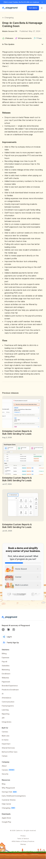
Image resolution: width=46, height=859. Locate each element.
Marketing (6, 670)
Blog (3, 784)
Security (5, 774)
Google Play (6, 822)
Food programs (8, 706)
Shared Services (8, 748)
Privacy (23, 836)
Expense (5, 657)
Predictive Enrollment (10, 690)
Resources (6, 780)
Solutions (5, 650)
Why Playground (8, 788)
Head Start (6, 744)
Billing (4, 653)
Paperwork (6, 682)
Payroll (4, 662)
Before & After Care (9, 752)
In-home (5, 740)
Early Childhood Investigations (14, 796)
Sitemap (23, 844)
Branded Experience (10, 686)
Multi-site (5, 736)
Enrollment (6, 674)
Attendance (6, 698)
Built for (5, 728)
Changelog (6, 808)
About (4, 766)
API (3, 718)
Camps (4, 756)
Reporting (5, 714)
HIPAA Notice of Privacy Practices (23, 841)
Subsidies (5, 666)
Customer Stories (8, 800)
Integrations (6, 722)
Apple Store (6, 818)
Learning (5, 710)
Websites (5, 678)
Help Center (6, 804)
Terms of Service (23, 838)
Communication (8, 702)
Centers (5, 732)
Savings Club (7, 792)
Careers (5, 770)
